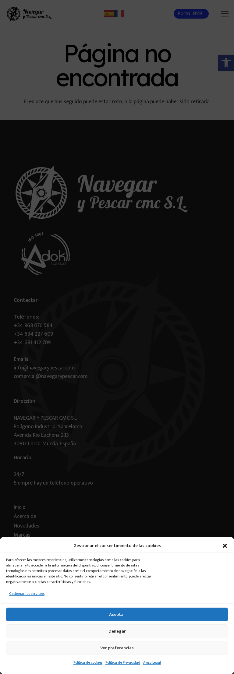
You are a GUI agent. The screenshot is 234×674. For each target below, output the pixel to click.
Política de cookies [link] (87, 662)
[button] (225, 546)
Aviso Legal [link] (152, 662)
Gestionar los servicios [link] (26, 594)
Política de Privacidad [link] (122, 662)
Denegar (117, 631)
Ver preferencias (117, 648)
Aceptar (117, 614)
